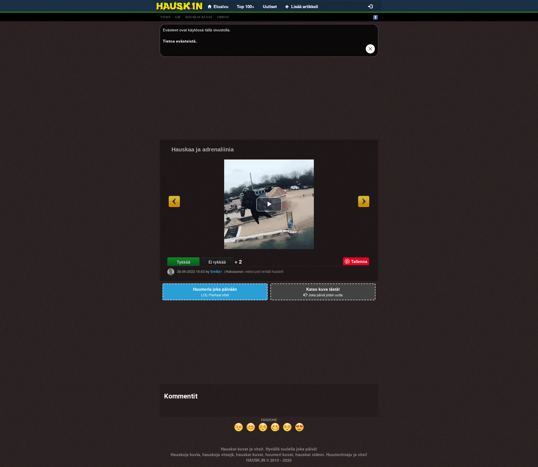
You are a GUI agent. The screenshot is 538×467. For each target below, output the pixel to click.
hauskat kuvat (198, 17)
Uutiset (270, 6)
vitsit (165, 17)
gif (178, 17)
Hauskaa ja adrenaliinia (202, 149)
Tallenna (359, 261)
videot (223, 17)
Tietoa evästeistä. (180, 41)
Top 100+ (245, 6)
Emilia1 (216, 271)
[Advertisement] (269, 100)
